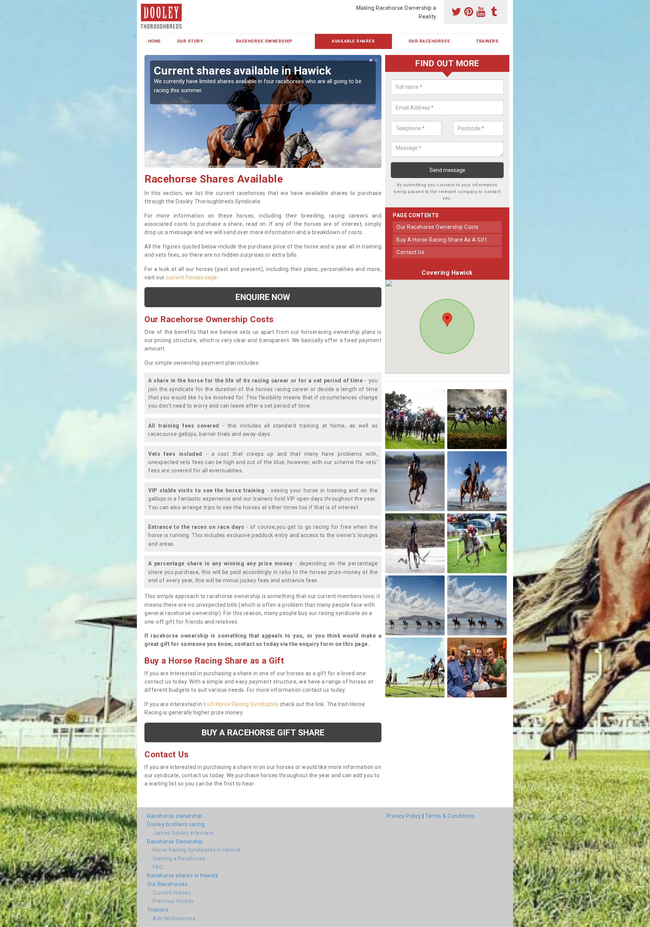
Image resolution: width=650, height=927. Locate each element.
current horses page (191, 277)
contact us (410, 252)
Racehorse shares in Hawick (182, 875)
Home (154, 41)
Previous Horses (173, 901)
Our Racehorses (429, 41)
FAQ (158, 867)
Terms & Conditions (450, 816)
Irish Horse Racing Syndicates (241, 704)
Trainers (487, 41)
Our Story (190, 41)
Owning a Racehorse (179, 858)
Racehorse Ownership (264, 41)
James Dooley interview (183, 833)
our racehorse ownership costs (437, 227)
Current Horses (172, 893)
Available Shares (353, 41)
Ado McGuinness (174, 918)
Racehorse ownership (174, 816)
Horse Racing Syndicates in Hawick (197, 850)
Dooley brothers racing (176, 824)
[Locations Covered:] (146, 6)
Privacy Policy (403, 816)
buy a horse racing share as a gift (441, 240)
